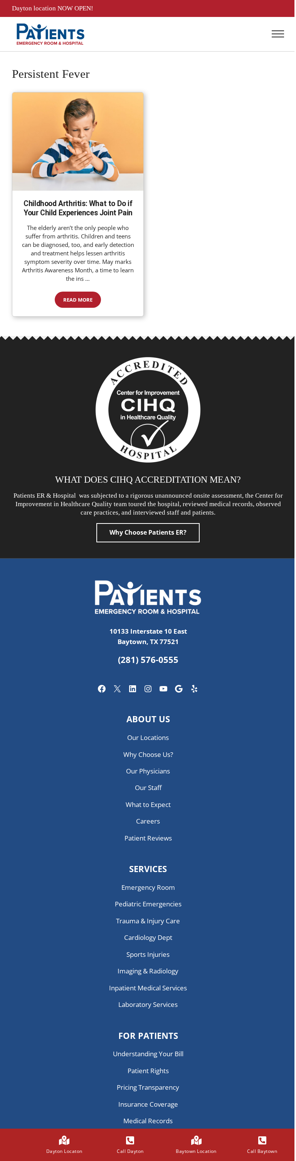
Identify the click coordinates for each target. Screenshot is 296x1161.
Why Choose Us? (148, 754)
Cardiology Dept (148, 937)
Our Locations (148, 737)
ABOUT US (148, 719)
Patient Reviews (148, 838)
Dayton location (34, 8)
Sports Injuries (148, 954)
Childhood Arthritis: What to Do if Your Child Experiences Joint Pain (78, 208)
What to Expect (148, 804)
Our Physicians (148, 771)
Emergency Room (148, 887)
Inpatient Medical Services (148, 987)
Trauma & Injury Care (148, 920)
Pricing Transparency (148, 1087)
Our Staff (148, 787)
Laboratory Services (148, 1004)
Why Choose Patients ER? (148, 532)
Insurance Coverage (148, 1104)
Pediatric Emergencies (148, 903)
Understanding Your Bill (148, 1053)
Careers (148, 821)
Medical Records (148, 1120)
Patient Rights (148, 1070)
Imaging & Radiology (148, 970)
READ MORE (82, 301)
